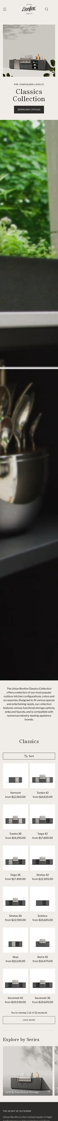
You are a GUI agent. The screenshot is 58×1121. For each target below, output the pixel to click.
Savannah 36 (42, 998)
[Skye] (15, 940)
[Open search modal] (46, 9)
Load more (29, 1020)
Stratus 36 (15, 915)
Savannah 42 (15, 998)
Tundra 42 (43, 792)
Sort (31, 756)
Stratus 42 (42, 874)
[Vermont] (15, 775)
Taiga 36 (15, 874)
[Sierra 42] (42, 940)
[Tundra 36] (15, 817)
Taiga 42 (42, 833)
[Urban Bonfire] (29, 9)
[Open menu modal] (4, 9)
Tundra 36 (15, 833)
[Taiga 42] (42, 817)
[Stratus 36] (15, 899)
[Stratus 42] (42, 857)
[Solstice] (42, 899)
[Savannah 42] (15, 981)
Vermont (15, 792)
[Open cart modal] (53, 9)
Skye (15, 957)
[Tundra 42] (42, 775)
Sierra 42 (42, 957)
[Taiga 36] (15, 857)
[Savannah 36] (42, 981)
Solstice (42, 915)
